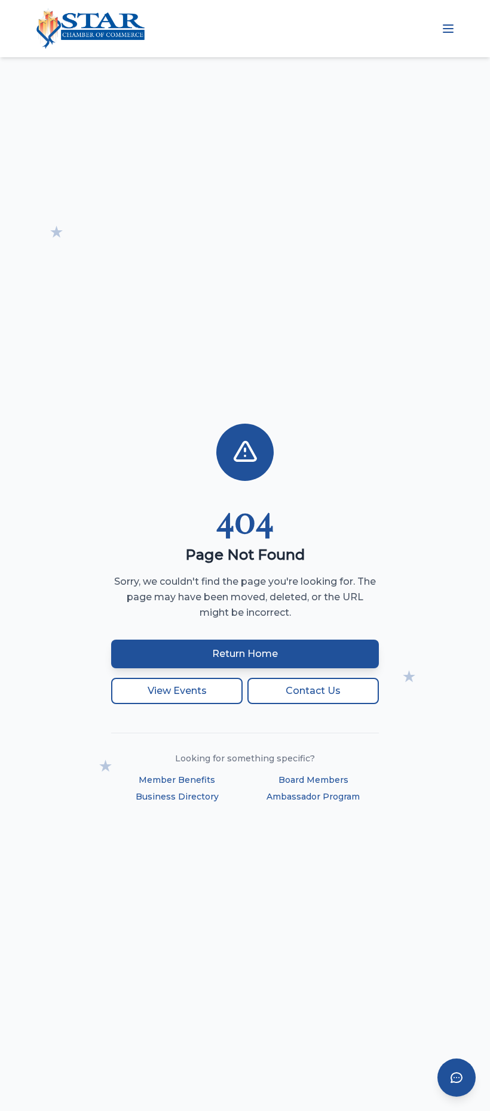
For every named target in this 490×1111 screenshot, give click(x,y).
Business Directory (177, 796)
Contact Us (313, 690)
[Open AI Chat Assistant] (456, 1077)
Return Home (245, 653)
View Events (177, 690)
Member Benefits (177, 779)
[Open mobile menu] (448, 29)
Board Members (313, 779)
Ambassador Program (313, 796)
